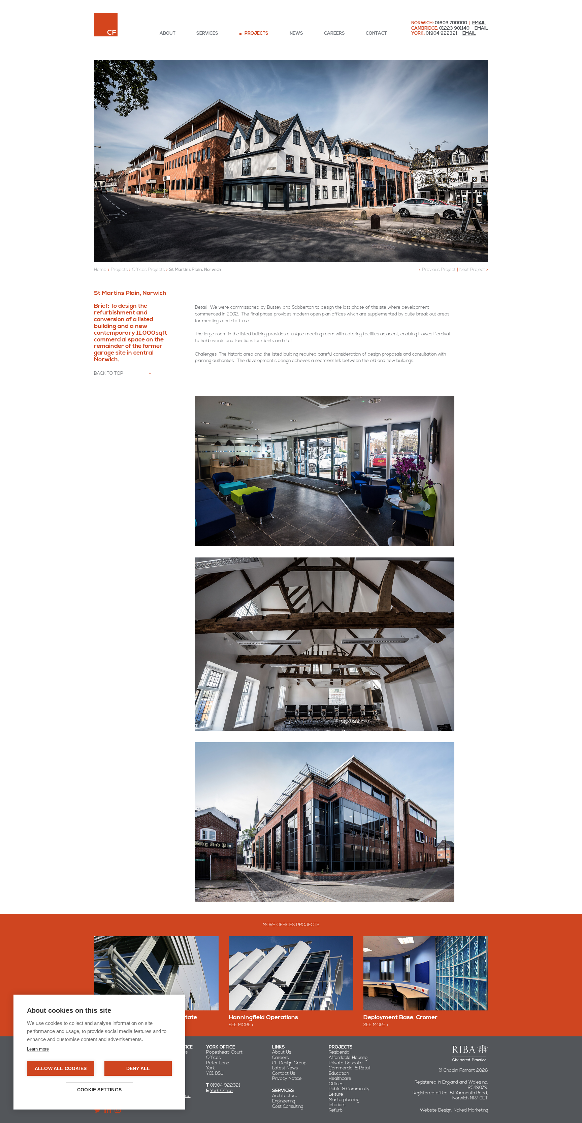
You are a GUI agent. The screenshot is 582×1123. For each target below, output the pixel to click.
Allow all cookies (61, 1068)
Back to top (108, 373)
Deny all (138, 1068)
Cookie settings (99, 1089)
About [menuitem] (167, 33)
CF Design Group (289, 1063)
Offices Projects (148, 269)
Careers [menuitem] (334, 33)
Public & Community (349, 1089)
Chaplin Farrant (106, 24)
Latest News (285, 1068)
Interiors (337, 1104)
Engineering (283, 1101)
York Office (221, 1090)
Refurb (336, 1110)
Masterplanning (344, 1099)
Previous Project (439, 269)
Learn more (38, 1049)
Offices (336, 1084)
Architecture (284, 1095)
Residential (339, 1052)
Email (479, 23)
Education (339, 1073)
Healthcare (340, 1078)
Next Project (472, 269)
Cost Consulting (287, 1106)
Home (100, 269)
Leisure (336, 1094)
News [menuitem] (296, 33)
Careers (280, 1057)
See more (240, 1025)
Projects (119, 269)
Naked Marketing (471, 1110)
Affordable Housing (348, 1057)
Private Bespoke (346, 1063)
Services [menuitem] (207, 33)
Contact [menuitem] (376, 33)
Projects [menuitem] (256, 33)
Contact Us (283, 1073)
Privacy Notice (287, 1078)
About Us (281, 1052)
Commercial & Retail (349, 1068)
